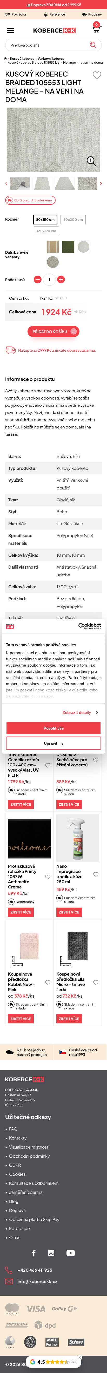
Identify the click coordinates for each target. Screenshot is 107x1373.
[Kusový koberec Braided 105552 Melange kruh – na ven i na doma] (52, 262)
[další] (100, 183)
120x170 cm (46, 231)
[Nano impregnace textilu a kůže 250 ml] (77, 838)
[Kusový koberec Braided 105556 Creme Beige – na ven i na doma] (52, 246)
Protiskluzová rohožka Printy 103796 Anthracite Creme (22, 876)
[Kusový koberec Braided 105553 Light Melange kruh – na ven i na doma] (83, 246)
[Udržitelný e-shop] (30, 1342)
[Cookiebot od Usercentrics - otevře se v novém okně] (78, 626)
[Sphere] (76, 1342)
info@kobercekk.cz (37, 1281)
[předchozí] (6, 183)
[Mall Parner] (52, 1342)
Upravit (50, 743)
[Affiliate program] (10, 1342)
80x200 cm (73, 219)
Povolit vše (54, 728)
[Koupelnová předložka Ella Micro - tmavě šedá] (77, 946)
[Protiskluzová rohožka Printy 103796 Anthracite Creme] (29, 838)
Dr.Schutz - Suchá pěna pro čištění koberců (72, 759)
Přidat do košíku (50, 331)
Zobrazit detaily (77, 712)
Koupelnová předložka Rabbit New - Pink (21, 981)
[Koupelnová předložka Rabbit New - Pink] (29, 946)
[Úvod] (5, 59)
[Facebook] (34, 1253)
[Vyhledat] (93, 45)
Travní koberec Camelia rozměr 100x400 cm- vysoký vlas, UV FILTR (23, 765)
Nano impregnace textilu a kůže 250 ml (69, 873)
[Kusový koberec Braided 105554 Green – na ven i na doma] (68, 246)
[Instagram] (51, 1253)
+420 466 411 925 (35, 1270)
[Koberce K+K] (55, 30)
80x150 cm (45, 219)
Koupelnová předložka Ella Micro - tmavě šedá (70, 981)
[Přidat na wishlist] (97, 75)
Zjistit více (21, 804)
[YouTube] (70, 1253)
